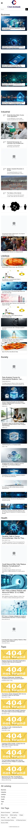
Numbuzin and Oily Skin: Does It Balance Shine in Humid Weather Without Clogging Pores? (12, 340)
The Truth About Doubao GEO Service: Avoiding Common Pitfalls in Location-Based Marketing (14, 761)
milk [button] (8, 817)
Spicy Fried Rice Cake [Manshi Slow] (10, 351)
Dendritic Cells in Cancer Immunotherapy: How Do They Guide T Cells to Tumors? (13, 538)
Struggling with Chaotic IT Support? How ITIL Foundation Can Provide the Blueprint (13, 464)
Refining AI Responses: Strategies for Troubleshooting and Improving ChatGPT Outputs (13, 678)
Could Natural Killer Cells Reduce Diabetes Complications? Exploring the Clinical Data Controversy (14, 567)
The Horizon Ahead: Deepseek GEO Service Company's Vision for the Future (14, 694)
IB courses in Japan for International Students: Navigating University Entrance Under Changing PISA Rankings (13, 424)
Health (4, 517)
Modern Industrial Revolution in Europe (15, 169)
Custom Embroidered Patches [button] (7, 820)
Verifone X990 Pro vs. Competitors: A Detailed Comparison (12, 84)
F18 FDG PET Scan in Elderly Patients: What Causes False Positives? (14, 640)
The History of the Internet (14, 193)
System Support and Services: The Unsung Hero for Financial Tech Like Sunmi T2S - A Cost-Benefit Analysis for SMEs (12, 67)
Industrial (5, 111)
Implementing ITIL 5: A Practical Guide (11, 444)
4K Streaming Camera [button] (21, 820)
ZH (2, 804)
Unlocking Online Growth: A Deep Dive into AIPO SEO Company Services (13, 744)
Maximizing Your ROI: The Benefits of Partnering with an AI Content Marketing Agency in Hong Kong (12, 778)
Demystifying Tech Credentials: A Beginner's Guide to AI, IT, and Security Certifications (13, 475)
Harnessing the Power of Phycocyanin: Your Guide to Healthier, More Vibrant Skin (13, 234)
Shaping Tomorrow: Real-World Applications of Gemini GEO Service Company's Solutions (14, 662)
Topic (3, 646)
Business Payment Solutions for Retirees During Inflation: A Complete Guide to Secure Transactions (13, 103)
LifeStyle (5, 255)
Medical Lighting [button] (13, 815)
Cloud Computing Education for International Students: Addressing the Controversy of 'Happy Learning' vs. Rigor (13, 403)
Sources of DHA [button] (4, 822)
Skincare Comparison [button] (5, 812)
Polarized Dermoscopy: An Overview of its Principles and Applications (15, 143)
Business (5, 14)
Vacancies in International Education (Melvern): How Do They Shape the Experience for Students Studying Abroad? (13, 512)
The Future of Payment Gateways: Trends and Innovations (13, 28)
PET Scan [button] (3, 817)
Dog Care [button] (14, 817)
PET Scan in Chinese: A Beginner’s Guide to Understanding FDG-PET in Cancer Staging (14, 616)
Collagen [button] (21, 815)
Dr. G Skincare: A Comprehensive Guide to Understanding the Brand (11, 279)
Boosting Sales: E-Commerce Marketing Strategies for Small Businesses (13, 47)
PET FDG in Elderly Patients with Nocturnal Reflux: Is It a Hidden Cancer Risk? (14, 592)
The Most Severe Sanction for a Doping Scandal (12, 251)
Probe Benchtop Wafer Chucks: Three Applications (15, 115)
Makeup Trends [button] (4, 815)
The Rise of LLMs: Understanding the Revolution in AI (12, 727)
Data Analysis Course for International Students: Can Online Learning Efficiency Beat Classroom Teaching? (13, 380)
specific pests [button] (15, 812)
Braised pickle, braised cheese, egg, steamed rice (13, 267)
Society (4, 356)
